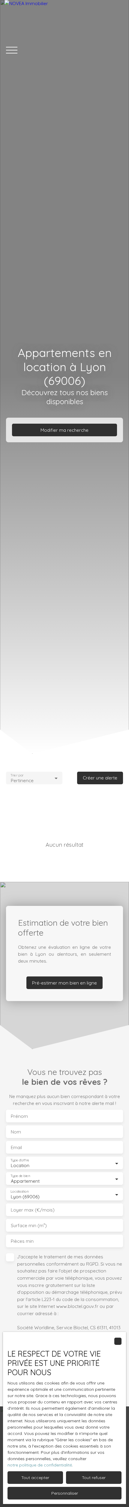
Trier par (16, 775)
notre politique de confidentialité (40, 1465)
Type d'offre (19, 1160)
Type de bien (20, 1176)
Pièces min (22, 1241)
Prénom (19, 1116)
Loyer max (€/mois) (33, 1210)
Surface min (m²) (29, 1225)
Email (16, 1147)
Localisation (19, 1192)
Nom (16, 1132)
